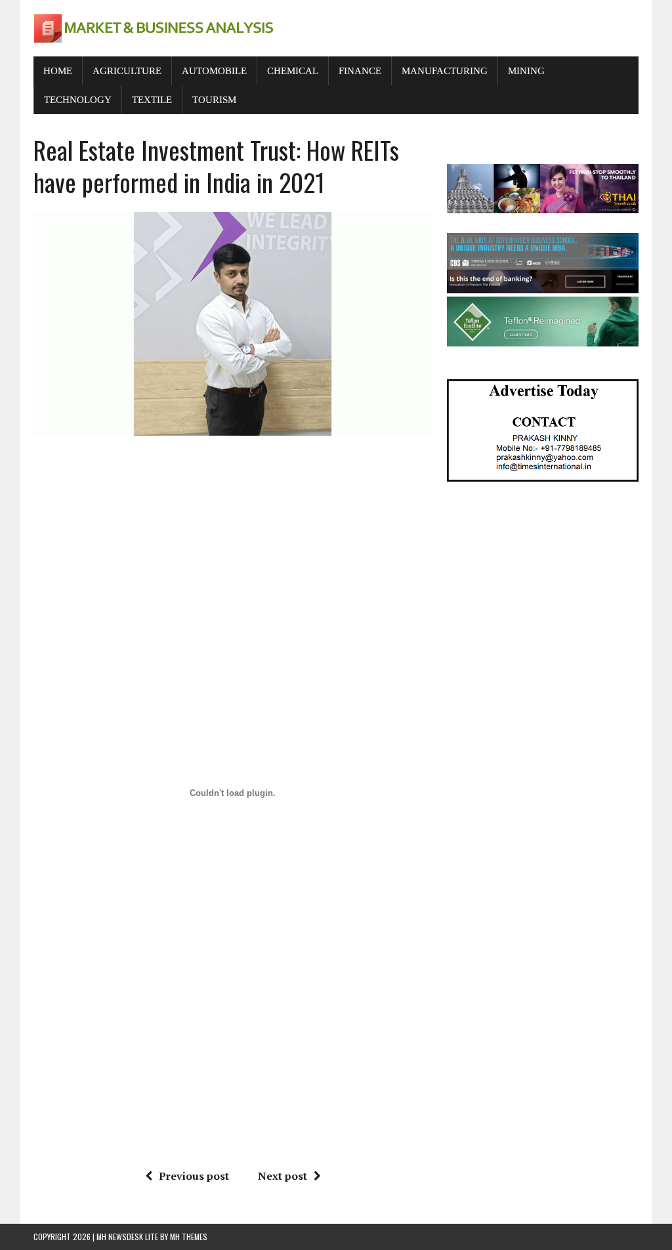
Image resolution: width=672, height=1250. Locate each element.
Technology (78, 99)
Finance (360, 71)
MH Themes (188, 1236)
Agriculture (127, 71)
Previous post (194, 1176)
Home (57, 71)
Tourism (214, 99)
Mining (526, 71)
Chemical (292, 71)
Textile (152, 99)
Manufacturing (445, 71)
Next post (282, 1176)
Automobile (214, 71)
